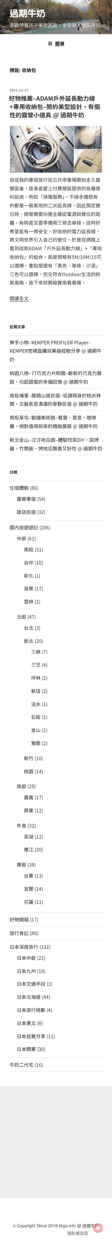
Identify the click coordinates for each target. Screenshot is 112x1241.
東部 (21, 864)
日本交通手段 (31, 983)
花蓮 (28, 901)
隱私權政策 (77, 1233)
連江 (28, 849)
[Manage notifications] (98, 1228)
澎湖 (28, 836)
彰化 (28, 575)
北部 (21, 616)
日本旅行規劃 (31, 1009)
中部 (21, 538)
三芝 (36, 664)
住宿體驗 (19, 487)
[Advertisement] (56, 1142)
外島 (21, 825)
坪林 (36, 677)
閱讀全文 (19, 298)
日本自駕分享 (31, 1036)
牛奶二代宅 (21, 1064)
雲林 (28, 601)
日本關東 (26, 1048)
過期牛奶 (27, 12)
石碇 (36, 716)
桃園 (28, 771)
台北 (28, 627)
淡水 (36, 703)
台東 (28, 875)
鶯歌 (36, 743)
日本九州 (26, 970)
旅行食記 (19, 933)
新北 (28, 640)
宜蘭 (28, 888)
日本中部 (26, 957)
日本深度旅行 (24, 946)
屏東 (28, 810)
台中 (28, 562)
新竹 (28, 758)
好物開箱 (19, 919)
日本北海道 (29, 996)
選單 (60, 43)
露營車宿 (26, 498)
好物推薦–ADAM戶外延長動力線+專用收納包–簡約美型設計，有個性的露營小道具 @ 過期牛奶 (54, 106)
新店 (36, 690)
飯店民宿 (26, 511)
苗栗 (28, 588)
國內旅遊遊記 (24, 527)
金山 (36, 729)
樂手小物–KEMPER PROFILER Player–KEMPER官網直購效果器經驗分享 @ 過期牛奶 (56, 351)
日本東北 (26, 1023)
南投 (28, 549)
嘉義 (28, 797)
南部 (21, 786)
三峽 (36, 651)
